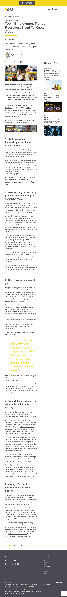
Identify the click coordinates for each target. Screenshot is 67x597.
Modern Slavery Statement (45, 584)
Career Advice (8, 20)
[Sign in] (52, 9)
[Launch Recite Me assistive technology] (27, 3)
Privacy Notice (8, 586)
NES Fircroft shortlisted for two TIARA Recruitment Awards (53, 97)
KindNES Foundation (49, 566)
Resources (47, 569)
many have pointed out (20, 437)
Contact (7, 557)
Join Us (46, 560)
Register (46, 571)
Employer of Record (49, 70)
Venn (61, 582)
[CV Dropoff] (49, 9)
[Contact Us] (56, 9)
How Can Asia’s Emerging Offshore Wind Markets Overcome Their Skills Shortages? (52, 74)
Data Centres (47, 115)
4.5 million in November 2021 (21, 433)
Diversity (46, 564)
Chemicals (11, 292)
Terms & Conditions (24, 584)
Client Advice (15, 20)
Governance (38, 591)
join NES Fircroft (25, 495)
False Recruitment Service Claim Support (14, 593)
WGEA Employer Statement (27, 591)
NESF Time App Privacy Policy (12, 591)
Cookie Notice (34, 584)
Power (19, 292)
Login (45, 573)
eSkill (28, 108)
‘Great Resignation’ (14, 412)
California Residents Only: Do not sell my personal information (19, 589)
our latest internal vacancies (17, 534)
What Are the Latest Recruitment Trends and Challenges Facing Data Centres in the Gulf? (52, 120)
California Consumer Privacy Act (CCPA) (23, 586)
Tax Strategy (8, 584)
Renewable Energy (48, 68)
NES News (46, 93)
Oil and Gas (31, 290)
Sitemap (38, 589)
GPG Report (15, 584)
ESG (45, 562)
